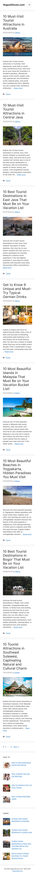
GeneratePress (17, 871)
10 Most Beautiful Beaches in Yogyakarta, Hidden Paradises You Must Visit (17, 469)
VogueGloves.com (14, 4)
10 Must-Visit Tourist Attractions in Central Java (13, 111)
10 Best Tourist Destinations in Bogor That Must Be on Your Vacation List (16, 559)
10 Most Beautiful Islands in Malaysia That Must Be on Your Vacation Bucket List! (17, 379)
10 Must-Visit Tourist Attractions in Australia (13, 22)
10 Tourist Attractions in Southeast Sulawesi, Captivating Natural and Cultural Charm (15, 656)
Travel (8, 94)
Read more (18, 88)
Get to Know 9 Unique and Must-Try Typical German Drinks (17, 291)
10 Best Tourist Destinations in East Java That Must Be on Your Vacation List (16, 200)
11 (11, 747)
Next (16, 747)
